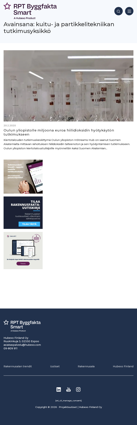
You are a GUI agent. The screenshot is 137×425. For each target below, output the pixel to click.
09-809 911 (10, 348)
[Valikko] (129, 11)
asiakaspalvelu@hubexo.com (22, 344)
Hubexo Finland (123, 366)
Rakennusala (86, 366)
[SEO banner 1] (23, 268)
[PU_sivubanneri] (23, 192)
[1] (23, 228)
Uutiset (55, 366)
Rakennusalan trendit (18, 366)
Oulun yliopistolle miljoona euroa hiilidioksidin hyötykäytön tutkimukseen (59, 132)
